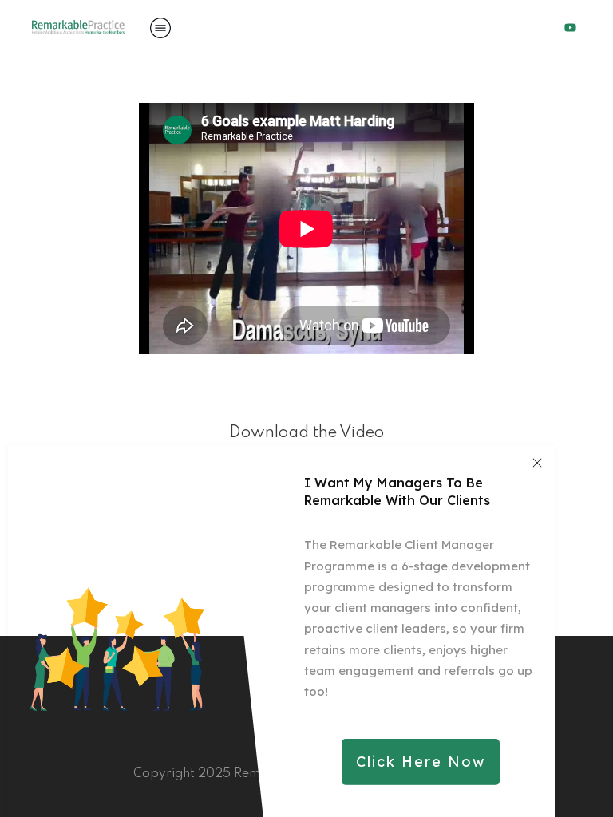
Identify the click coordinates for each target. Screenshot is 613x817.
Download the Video (306, 433)
